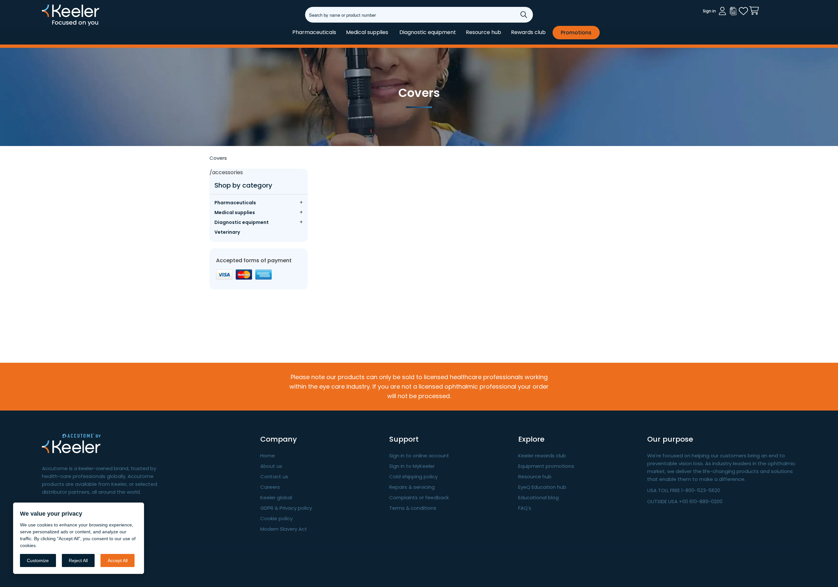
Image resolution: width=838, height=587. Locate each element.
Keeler (50, 25)
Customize (38, 560)
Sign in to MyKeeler (412, 466)
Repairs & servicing (412, 487)
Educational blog (538, 497)
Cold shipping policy (413, 476)
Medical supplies (367, 32)
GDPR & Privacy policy (286, 507)
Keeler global (276, 497)
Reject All (78, 560)
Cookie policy (276, 518)
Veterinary (227, 232)
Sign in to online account (419, 455)
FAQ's (524, 507)
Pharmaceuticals (314, 32)
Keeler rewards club (542, 455)
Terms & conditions (412, 507)
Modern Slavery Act (283, 528)
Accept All (118, 560)
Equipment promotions (546, 466)
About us (271, 466)
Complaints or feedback (419, 497)
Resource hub (483, 32)
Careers (270, 487)
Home (267, 455)
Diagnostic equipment (427, 32)
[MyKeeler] (733, 11)
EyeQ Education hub (542, 487)
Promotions (576, 32)
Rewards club (528, 32)
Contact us (274, 476)
